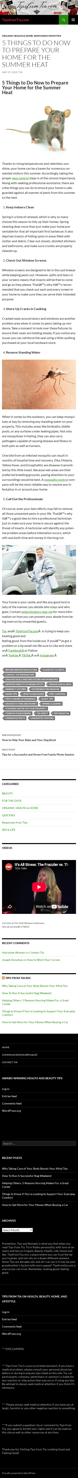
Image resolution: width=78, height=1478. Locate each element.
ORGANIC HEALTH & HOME (17, 35)
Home (5, 1047)
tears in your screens (18, 713)
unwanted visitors (42, 718)
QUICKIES (8, 815)
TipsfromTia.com (15, 20)
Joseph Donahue (12, 959)
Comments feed (12, 1103)
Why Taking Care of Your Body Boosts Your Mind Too (35, 985)
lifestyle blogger (33, 694)
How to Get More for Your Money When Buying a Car (35, 1022)
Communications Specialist (20, 1054)
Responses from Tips (47, 35)
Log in (5, 1089)
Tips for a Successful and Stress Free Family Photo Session (38, 752)
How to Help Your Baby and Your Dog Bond (29, 738)
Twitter (13, 655)
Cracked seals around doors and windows (31, 679)
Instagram (47, 655)
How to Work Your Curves (43, 959)
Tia (20, 72)
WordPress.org (11, 1110)
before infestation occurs (21, 669)
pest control (20, 178)
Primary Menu (73, 20)
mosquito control (56, 479)
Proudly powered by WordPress (18, 1473)
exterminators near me (37, 612)
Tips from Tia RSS (18, 978)
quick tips (47, 698)
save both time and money (21, 703)
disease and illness (60, 684)
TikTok (26, 655)
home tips (11, 694)
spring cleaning (51, 703)
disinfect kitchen (15, 689)
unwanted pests (15, 718)
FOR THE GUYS (11, 800)
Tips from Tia (61, 713)
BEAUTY (7, 793)
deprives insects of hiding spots (24, 684)
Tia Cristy (42, 713)
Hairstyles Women (13, 952)
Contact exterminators (19, 674)
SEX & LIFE (8, 829)
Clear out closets (53, 669)
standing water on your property (26, 708)
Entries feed (9, 1096)
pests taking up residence (20, 698)
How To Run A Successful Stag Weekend (26, 993)
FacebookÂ (16, 650)
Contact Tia (36, 952)
